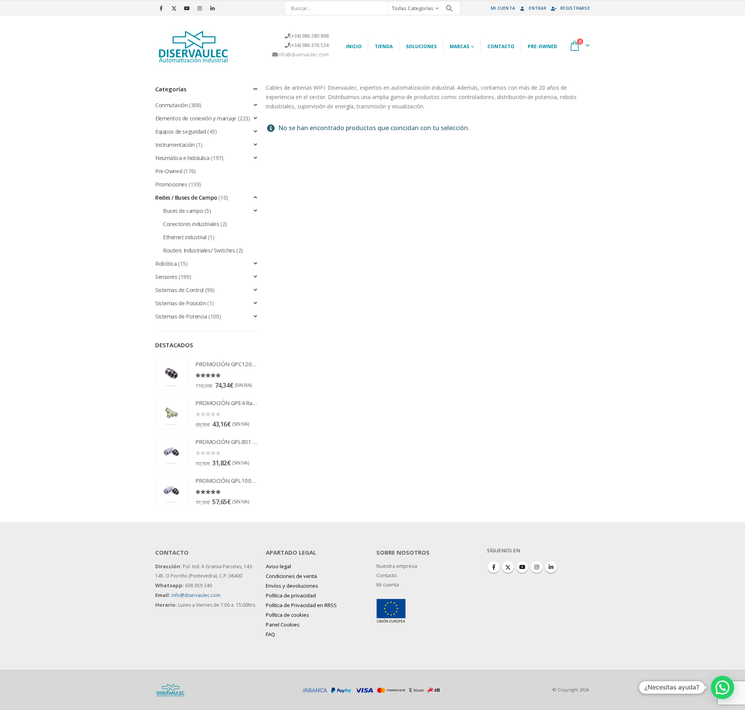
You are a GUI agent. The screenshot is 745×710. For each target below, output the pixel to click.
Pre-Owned (542, 46)
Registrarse (575, 8)
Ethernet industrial (184, 237)
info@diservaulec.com (303, 54)
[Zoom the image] (390, 603)
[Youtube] (186, 8)
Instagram (536, 567)
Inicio (354, 46)
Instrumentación (175, 144)
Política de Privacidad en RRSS (301, 605)
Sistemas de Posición (180, 303)
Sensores (166, 276)
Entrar (537, 8)
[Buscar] (449, 8)
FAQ (270, 634)
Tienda (384, 46)
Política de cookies (287, 614)
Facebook (493, 567)
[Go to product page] (171, 374)
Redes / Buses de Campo (186, 197)
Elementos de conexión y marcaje (195, 118)
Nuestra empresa (396, 566)
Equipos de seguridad (180, 131)
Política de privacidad (291, 595)
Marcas (459, 46)
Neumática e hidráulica (182, 158)
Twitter (508, 567)
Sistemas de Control (179, 290)
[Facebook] (161, 8)
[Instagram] (199, 8)
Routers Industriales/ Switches (199, 250)
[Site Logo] (194, 45)
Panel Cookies (283, 624)
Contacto (501, 46)
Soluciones (421, 46)
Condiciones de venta (291, 576)
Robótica (166, 263)
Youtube (522, 567)
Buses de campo (183, 210)
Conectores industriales (191, 224)
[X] (173, 8)
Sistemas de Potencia (181, 316)
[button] (722, 687)
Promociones (171, 184)
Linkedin (551, 567)
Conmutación (171, 105)
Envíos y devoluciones (292, 585)
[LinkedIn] (212, 8)
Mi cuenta (503, 8)
